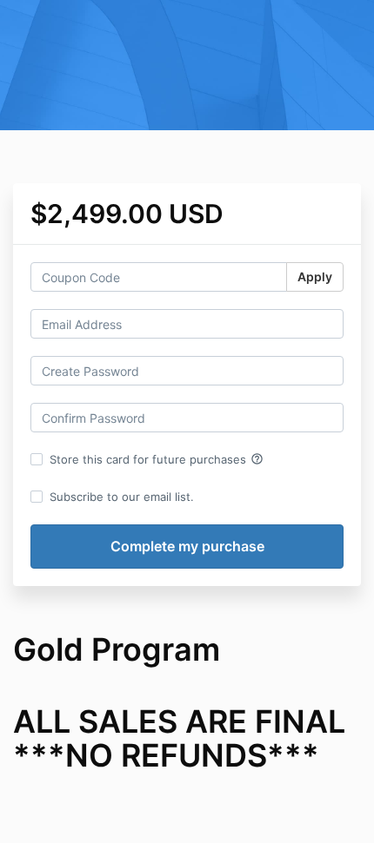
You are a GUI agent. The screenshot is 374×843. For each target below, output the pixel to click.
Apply (314, 276)
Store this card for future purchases (157, 459)
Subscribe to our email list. (122, 497)
